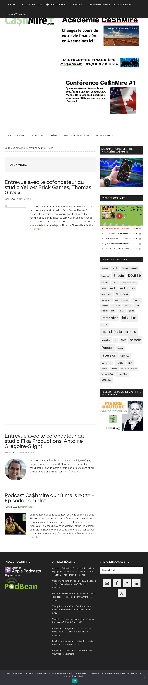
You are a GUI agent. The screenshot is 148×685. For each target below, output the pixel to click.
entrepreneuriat (121, 300)
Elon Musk (122, 294)
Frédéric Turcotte (108, 311)
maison (104, 325)
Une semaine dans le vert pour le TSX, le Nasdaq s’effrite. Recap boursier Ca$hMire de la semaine (74, 584)
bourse (134, 275)
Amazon (104, 268)
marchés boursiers (118, 331)
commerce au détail (129, 283)
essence (104, 306)
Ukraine (114, 369)
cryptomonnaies (127, 288)
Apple (115, 268)
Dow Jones (106, 294)
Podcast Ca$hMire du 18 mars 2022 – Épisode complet (49, 497)
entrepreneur (106, 300)
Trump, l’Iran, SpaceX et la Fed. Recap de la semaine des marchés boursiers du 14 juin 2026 (71, 609)
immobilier (109, 318)
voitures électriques (129, 369)
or (115, 340)
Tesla (119, 362)
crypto (113, 288)
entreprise (136, 300)
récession (108, 355)
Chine (115, 283)
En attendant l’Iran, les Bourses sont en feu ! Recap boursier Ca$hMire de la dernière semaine (71, 631)
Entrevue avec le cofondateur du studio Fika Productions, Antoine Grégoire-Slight (44, 441)
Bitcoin (118, 275)
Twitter (104, 369)
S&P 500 (124, 355)
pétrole (135, 340)
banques (105, 276)
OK (74, 681)
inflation (129, 317)
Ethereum (116, 306)
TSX (129, 362)
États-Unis (122, 374)
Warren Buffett (107, 374)
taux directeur (106, 363)
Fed (137, 305)
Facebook (127, 306)
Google (122, 311)
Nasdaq (106, 340)
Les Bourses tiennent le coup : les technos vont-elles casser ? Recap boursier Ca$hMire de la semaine (73, 597)
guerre (131, 311)
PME (123, 340)
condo (103, 288)
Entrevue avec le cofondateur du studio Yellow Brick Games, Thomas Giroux (48, 187)
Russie (120, 348)
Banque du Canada (130, 268)
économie (106, 380)
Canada (105, 283)
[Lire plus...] (37, 229)
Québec (107, 348)
